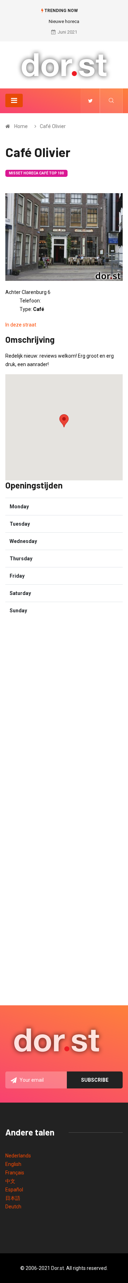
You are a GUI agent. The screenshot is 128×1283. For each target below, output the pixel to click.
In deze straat (20, 325)
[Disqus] (64, 713)
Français (14, 1172)
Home (21, 126)
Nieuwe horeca (64, 21)
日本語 (12, 1198)
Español (14, 1189)
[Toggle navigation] (14, 100)
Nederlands (18, 1155)
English (13, 1164)
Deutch (13, 1206)
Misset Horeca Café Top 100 (36, 173)
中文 (10, 1181)
